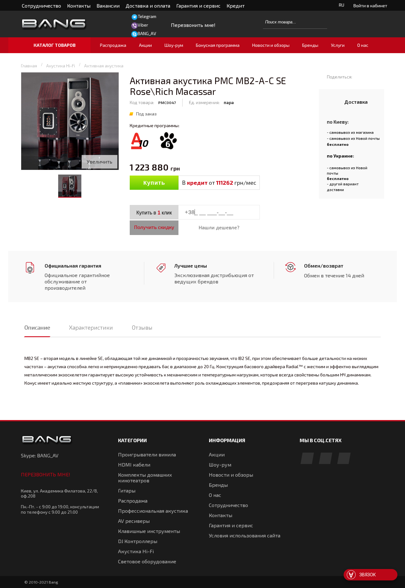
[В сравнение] (143, 197)
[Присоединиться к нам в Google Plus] (325, 459)
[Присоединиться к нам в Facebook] (307, 459)
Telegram (147, 16)
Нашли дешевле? (219, 227)
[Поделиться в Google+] (378, 76)
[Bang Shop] (65, 24)
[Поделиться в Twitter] (369, 76)
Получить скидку (154, 227)
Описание (37, 327)
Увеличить (99, 161)
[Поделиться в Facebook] (360, 76)
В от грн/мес (219, 182)
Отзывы (142, 327)
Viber (143, 25)
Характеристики (91, 327)
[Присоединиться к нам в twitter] (344, 459)
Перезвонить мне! (45, 474)
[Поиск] (319, 21)
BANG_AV (147, 33)
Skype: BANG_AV (40, 455)
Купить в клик (154, 212)
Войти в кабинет (370, 5)
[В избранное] (157, 197)
